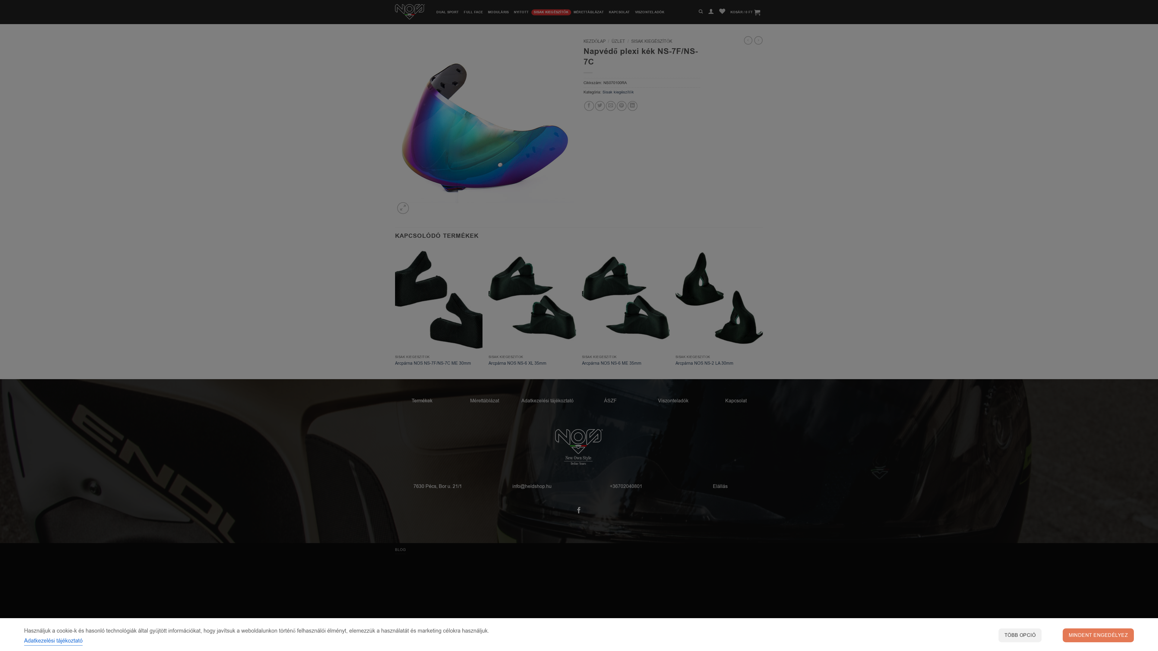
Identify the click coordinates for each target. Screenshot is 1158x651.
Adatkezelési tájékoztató (53, 640)
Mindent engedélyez (1098, 635)
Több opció (1020, 635)
